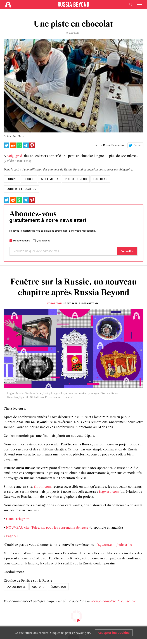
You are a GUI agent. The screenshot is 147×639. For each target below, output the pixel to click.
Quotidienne (43, 240)
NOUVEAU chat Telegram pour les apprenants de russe (47, 527)
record (29, 179)
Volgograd (14, 156)
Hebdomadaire (21, 240)
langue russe (16, 586)
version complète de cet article (113, 601)
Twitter (137, 145)
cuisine (11, 179)
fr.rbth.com (42, 487)
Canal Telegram (17, 519)
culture (38, 586)
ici (62, 633)
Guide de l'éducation (21, 189)
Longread (100, 179)
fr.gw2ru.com (109, 492)
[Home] (8, 4)
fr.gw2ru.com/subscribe (114, 545)
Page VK (12, 536)
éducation (58, 586)
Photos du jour (76, 179)
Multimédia (49, 179)
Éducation (54, 303)
